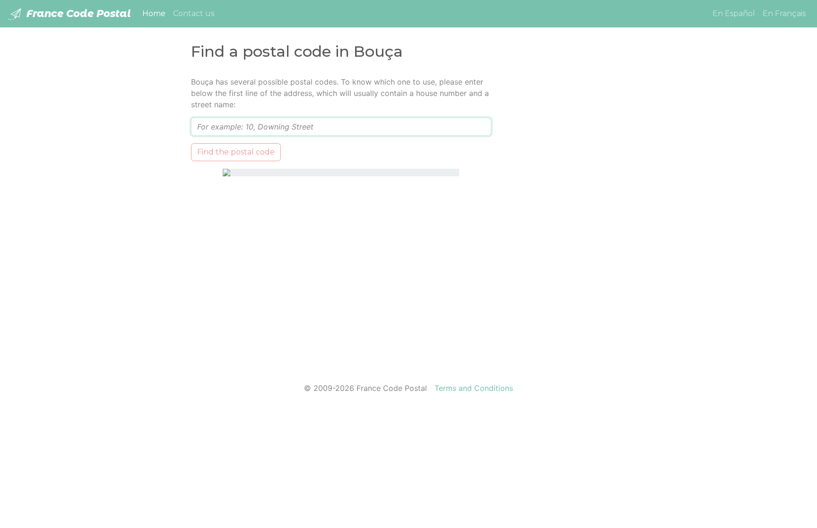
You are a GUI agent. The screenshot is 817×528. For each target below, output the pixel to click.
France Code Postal (77, 13)
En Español (734, 13)
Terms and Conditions (474, 388)
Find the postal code (236, 151)
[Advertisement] (565, 218)
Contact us (193, 13)
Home (155, 13)
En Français (784, 13)
